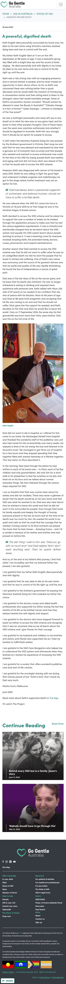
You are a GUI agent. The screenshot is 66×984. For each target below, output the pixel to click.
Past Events (40, 909)
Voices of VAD (45, 13)
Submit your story (9, 906)
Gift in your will (8, 902)
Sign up (38, 922)
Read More (58, 723)
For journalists (41, 885)
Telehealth (6, 909)
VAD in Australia (23, 13)
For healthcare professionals (47, 882)
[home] (13, 4)
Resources (39, 875)
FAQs (4, 882)
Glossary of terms (9, 892)
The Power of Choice (11, 912)
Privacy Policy (8, 972)
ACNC (20, 933)
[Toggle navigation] (60, 4)
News (4, 889)
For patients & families (44, 879)
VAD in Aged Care (42, 892)
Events (38, 896)
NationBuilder (58, 977)
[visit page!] (3, 861)
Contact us (40, 919)
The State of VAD (42, 889)
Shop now (6, 916)
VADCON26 (40, 899)
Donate (5, 899)
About (37, 915)
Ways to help (7, 896)
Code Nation (44, 977)
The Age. (54, 697)
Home (5, 13)
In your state (7, 879)
